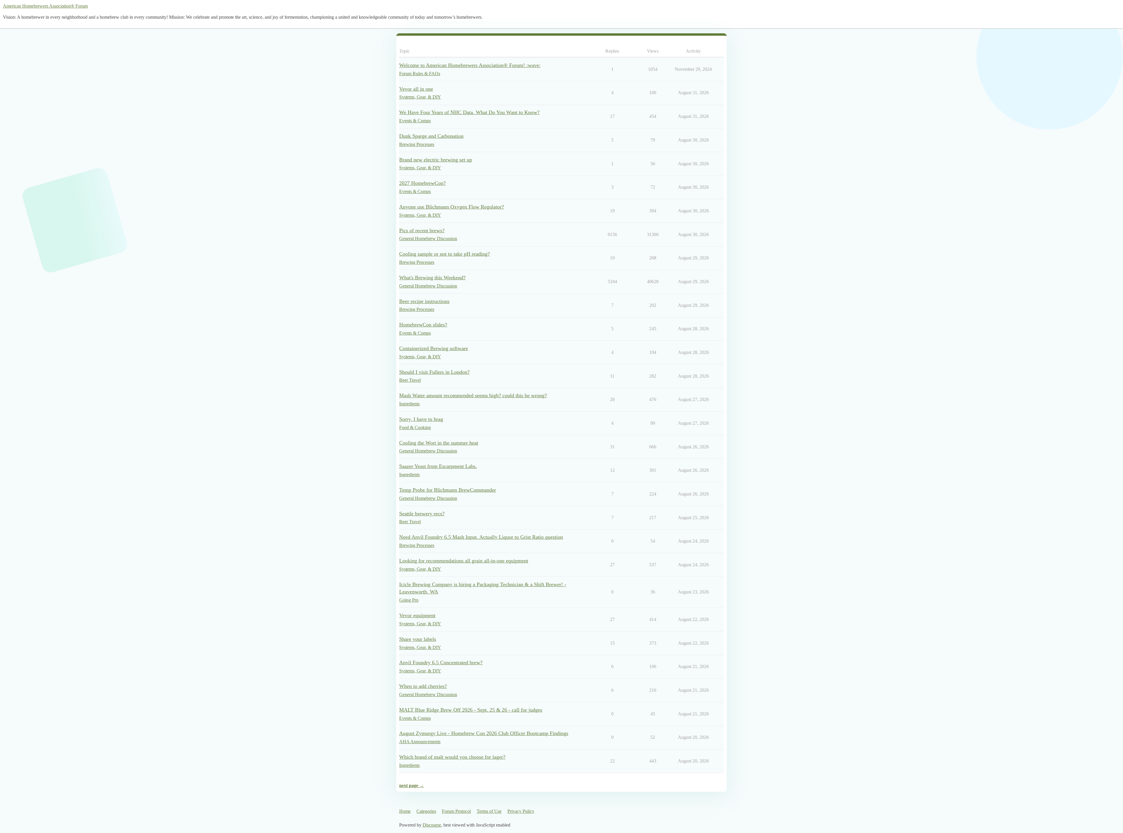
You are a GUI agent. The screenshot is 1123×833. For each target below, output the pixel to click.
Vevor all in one (416, 89)
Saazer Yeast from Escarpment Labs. (438, 466)
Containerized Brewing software (433, 348)
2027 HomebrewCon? (422, 183)
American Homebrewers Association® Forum (45, 6)
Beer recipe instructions (424, 301)
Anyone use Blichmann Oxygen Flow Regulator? (451, 207)
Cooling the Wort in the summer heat (438, 443)
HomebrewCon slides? (423, 325)
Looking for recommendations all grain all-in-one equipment (463, 561)
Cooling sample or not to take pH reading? (444, 254)
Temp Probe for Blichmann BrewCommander (447, 490)
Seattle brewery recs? (422, 514)
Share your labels (417, 639)
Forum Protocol (456, 811)
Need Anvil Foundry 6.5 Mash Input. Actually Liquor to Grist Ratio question (481, 537)
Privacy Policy (520, 811)
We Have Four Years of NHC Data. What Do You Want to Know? (469, 112)
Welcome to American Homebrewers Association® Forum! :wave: (469, 65)
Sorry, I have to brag (421, 419)
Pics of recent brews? (422, 230)
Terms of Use (489, 811)
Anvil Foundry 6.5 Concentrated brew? (441, 662)
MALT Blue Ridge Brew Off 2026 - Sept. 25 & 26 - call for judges (470, 710)
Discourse (432, 824)
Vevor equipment (417, 615)
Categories (426, 811)
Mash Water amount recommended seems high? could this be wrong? (473, 395)
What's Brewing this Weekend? (432, 277)
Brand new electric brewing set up (435, 160)
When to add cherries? (423, 686)
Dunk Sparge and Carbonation (431, 136)
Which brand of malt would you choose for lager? (452, 757)
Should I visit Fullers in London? (434, 372)
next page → (411, 785)
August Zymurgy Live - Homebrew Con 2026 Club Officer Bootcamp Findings (483, 733)
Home (405, 811)
